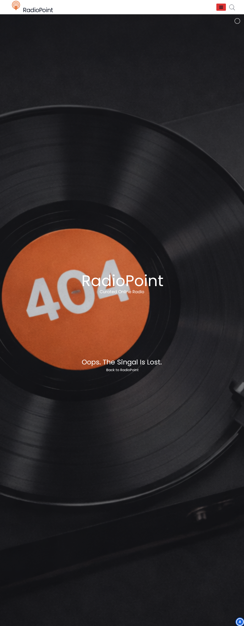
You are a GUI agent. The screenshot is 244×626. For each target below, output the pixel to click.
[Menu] (221, 7)
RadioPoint (38, 10)
